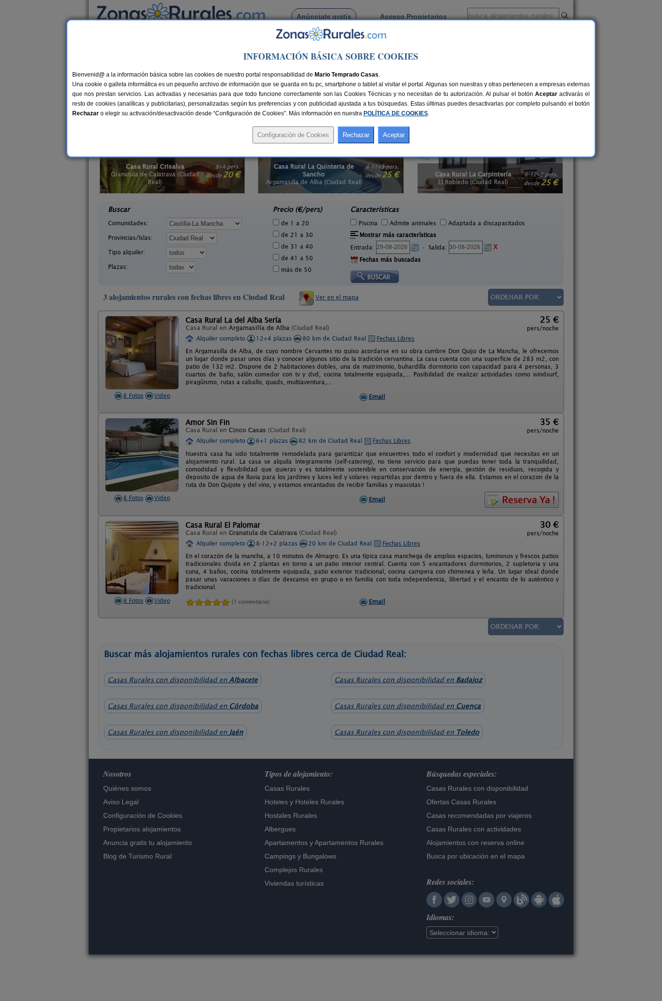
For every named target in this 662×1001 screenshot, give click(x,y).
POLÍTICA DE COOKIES (395, 113)
